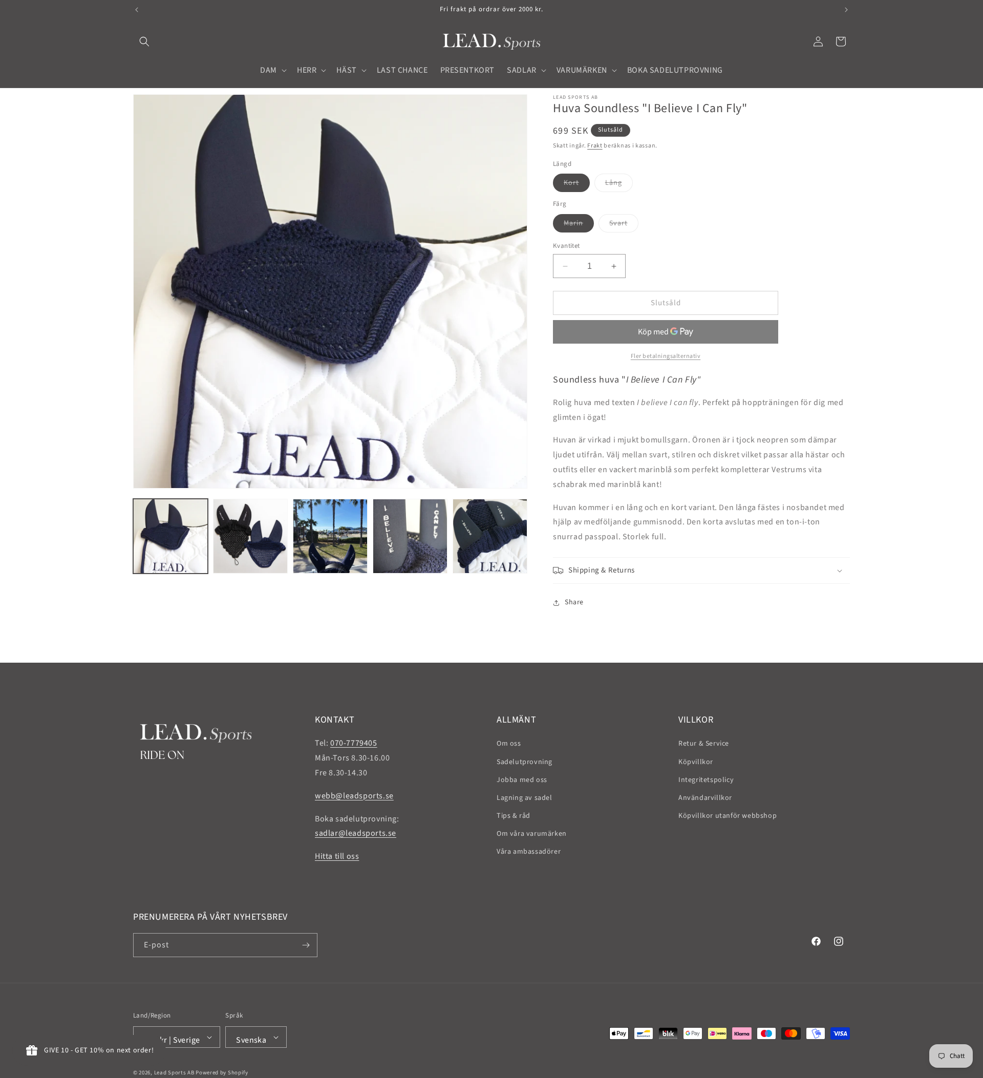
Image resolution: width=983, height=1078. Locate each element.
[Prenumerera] (305, 945)
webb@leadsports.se (354, 795)
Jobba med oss (522, 780)
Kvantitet (566, 245)
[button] (144, 41)
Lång (619, 184)
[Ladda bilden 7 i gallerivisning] (490, 536)
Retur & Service (703, 743)
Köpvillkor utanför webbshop (727, 816)
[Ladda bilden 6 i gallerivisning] (410, 536)
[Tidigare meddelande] (136, 9)
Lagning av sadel (524, 798)
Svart (623, 225)
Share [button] (574, 602)
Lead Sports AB (174, 1072)
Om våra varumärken (532, 834)
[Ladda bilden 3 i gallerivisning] (330, 536)
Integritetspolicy (706, 780)
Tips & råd (513, 816)
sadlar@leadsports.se (355, 833)
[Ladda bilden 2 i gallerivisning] (250, 536)
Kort (577, 184)
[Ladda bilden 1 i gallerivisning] (170, 536)
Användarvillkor (705, 798)
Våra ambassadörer (529, 852)
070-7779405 (353, 743)
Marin (579, 225)
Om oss (509, 743)
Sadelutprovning (524, 762)
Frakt (595, 145)
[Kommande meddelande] (846, 9)
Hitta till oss (337, 856)
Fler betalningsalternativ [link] (666, 356)
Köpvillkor (695, 762)
